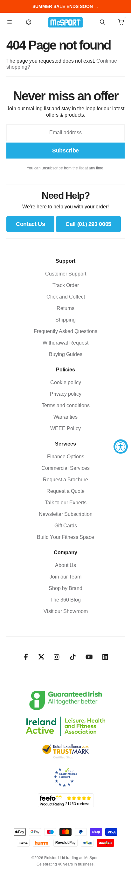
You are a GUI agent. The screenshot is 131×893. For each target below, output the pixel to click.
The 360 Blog (65, 599)
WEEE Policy (65, 428)
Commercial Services (65, 468)
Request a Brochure (65, 479)
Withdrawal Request (65, 343)
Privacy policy (65, 394)
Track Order (65, 285)
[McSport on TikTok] (72, 657)
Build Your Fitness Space (65, 537)
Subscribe (65, 150)
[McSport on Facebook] (25, 657)
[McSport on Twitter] (41, 657)
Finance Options (65, 456)
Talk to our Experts (65, 502)
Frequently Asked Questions (65, 331)
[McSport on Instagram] (56, 657)
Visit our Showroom (66, 611)
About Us (65, 565)
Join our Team (65, 576)
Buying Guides (65, 354)
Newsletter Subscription (66, 514)
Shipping (65, 319)
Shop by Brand (65, 588)
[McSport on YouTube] (89, 657)
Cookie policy (65, 382)
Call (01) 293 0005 (88, 224)
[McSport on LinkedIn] (105, 657)
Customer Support (65, 273)
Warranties (65, 417)
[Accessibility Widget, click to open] (121, 446)
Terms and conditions (66, 405)
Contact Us (30, 224)
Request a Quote (65, 491)
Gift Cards (65, 525)
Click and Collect (65, 296)
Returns (65, 308)
